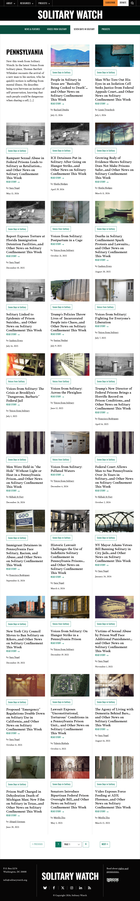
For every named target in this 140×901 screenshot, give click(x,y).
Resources (25, 3)
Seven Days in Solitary (84, 29)
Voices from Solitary (57, 29)
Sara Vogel (14, 187)
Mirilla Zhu (59, 817)
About (9, 3)
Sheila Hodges (61, 183)
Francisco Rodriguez (108, 418)
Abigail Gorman (17, 821)
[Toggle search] (132, 3)
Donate (123, 3)
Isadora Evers (105, 266)
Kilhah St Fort (16, 496)
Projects (42, 3)
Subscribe (110, 3)
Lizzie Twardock (106, 109)
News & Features (32, 29)
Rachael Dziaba (61, 109)
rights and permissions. (117, 869)
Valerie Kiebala (61, 743)
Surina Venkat (61, 340)
